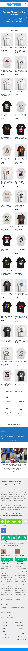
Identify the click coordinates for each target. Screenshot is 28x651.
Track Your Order (21, 633)
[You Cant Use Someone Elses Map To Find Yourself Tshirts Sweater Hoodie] (21, 62)
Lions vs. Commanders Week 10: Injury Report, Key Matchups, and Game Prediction (14, 465)
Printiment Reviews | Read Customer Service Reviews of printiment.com (11, 514)
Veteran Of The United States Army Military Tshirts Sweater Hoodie (21, 138)
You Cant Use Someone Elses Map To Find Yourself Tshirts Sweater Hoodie (21, 71)
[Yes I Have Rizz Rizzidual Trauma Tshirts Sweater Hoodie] (21, 84)
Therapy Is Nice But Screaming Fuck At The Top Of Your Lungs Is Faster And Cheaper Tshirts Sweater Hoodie (21, 317)
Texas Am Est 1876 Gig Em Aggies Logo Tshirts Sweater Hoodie (21, 363)
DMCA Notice (6, 637)
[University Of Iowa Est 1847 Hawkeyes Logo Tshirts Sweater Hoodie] (7, 218)
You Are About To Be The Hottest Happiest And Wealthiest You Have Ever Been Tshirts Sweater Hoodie (7, 93)
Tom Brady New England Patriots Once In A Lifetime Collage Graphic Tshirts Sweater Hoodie (20, 249)
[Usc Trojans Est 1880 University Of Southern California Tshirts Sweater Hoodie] (7, 150)
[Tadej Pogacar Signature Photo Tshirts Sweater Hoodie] (21, 375)
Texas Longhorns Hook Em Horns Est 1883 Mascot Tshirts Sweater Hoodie (20, 340)
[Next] (26, 460)
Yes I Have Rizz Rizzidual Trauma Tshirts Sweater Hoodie (20, 93)
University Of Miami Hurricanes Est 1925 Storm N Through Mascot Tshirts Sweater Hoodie (20, 183)
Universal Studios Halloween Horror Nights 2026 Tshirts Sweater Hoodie (21, 228)
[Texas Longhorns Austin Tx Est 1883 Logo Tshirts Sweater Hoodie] (7, 353)
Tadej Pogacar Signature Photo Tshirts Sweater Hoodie (20, 384)
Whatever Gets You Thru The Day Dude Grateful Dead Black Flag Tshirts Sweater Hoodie (21, 116)
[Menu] (2, 4)
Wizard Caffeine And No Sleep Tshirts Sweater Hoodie (6, 116)
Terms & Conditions (21, 639)
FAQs (4, 628)
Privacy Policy (20, 636)
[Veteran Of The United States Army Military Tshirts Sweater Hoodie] (21, 129)
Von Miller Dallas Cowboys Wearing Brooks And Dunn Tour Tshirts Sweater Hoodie (7, 138)
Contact (4, 634)
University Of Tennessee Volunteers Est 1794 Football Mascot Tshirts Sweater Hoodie (7, 183)
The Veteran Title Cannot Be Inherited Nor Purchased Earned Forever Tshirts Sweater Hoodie (21, 272)
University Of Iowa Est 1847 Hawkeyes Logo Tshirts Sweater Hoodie (7, 228)
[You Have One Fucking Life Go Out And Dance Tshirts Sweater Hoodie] (7, 62)
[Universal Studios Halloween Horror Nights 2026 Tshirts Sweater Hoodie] (21, 218)
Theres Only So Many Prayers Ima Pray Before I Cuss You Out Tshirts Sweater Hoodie (6, 316)
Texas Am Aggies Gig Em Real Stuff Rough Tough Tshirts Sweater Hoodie (7, 384)
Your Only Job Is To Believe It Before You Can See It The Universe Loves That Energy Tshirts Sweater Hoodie (21, 49)
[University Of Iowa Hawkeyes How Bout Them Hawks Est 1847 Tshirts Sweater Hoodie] (21, 196)
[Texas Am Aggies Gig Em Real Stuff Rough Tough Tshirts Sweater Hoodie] (7, 375)
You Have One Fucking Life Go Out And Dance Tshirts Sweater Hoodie (6, 71)
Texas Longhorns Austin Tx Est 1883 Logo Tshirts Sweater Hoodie (6, 363)
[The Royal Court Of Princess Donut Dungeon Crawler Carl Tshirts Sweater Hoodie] (7, 285)
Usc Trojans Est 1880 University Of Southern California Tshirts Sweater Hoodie (6, 160)
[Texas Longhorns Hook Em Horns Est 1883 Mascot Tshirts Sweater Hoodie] (21, 331)
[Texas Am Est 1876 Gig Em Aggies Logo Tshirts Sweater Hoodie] (21, 353)
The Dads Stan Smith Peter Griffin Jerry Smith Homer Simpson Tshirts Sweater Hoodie (6, 340)
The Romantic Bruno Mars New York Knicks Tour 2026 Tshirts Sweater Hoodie (21, 295)
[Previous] (1, 460)
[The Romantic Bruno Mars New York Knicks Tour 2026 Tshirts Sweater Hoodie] (21, 285)
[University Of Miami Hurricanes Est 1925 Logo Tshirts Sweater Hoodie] (7, 196)
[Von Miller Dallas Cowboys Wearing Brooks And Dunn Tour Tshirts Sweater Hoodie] (7, 129)
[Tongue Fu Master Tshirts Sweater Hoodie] (7, 240)
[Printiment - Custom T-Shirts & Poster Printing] (14, 4)
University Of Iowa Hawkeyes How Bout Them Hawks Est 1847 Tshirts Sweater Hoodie (21, 205)
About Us (5, 625)
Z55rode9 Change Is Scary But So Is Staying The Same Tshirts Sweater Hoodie (7, 49)
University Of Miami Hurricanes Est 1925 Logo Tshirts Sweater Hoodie (6, 205)
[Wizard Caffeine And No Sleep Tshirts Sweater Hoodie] (7, 106)
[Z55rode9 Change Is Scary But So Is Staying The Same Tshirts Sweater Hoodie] (7, 39)
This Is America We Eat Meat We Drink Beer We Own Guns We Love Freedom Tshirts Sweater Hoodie (7, 272)
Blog (4, 631)
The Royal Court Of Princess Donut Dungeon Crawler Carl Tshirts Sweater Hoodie (7, 295)
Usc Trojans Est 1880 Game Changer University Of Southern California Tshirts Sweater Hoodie (21, 160)
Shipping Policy (20, 625)
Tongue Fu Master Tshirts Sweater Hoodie (6, 248)
